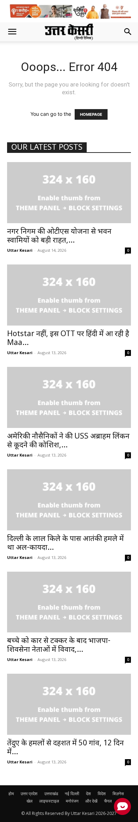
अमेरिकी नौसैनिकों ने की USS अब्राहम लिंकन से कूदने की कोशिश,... (68, 441)
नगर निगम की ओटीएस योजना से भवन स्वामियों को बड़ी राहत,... (59, 236)
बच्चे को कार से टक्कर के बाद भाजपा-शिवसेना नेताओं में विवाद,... (58, 645)
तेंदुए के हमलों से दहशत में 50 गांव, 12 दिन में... (65, 748)
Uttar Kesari (20, 250)
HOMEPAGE (91, 114)
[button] (12, 31)
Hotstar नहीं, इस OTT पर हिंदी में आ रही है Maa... (68, 338)
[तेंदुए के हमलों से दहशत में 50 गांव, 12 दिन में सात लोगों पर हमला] (69, 704)
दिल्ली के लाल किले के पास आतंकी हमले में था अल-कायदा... (65, 543)
